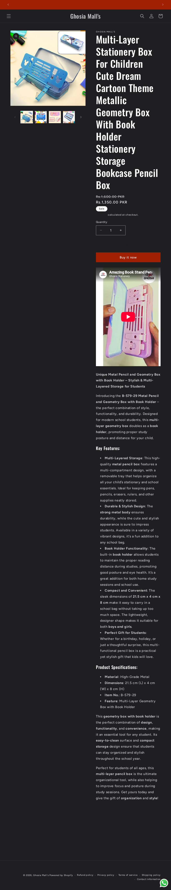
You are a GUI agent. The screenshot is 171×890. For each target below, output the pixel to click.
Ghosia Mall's (41, 875)
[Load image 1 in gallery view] (27, 117)
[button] (8, 16)
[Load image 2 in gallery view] (41, 117)
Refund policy (85, 875)
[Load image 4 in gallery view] (69, 117)
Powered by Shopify (61, 875)
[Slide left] (15, 117)
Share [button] (104, 811)
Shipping (101, 214)
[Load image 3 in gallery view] (55, 117)
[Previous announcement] (8, 4)
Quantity (101, 222)
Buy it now (128, 257)
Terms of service (128, 875)
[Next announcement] (162, 4)
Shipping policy (151, 875)
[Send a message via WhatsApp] (164, 883)
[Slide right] (81, 117)
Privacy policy (105, 875)
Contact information (149, 879)
